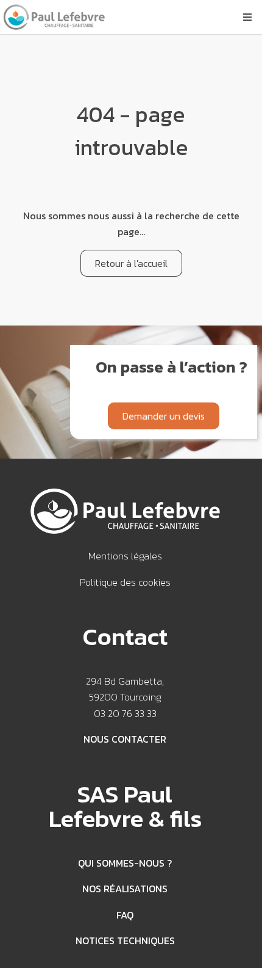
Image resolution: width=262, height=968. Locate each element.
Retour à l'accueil (131, 263)
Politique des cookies (125, 582)
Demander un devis (163, 416)
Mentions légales (125, 555)
